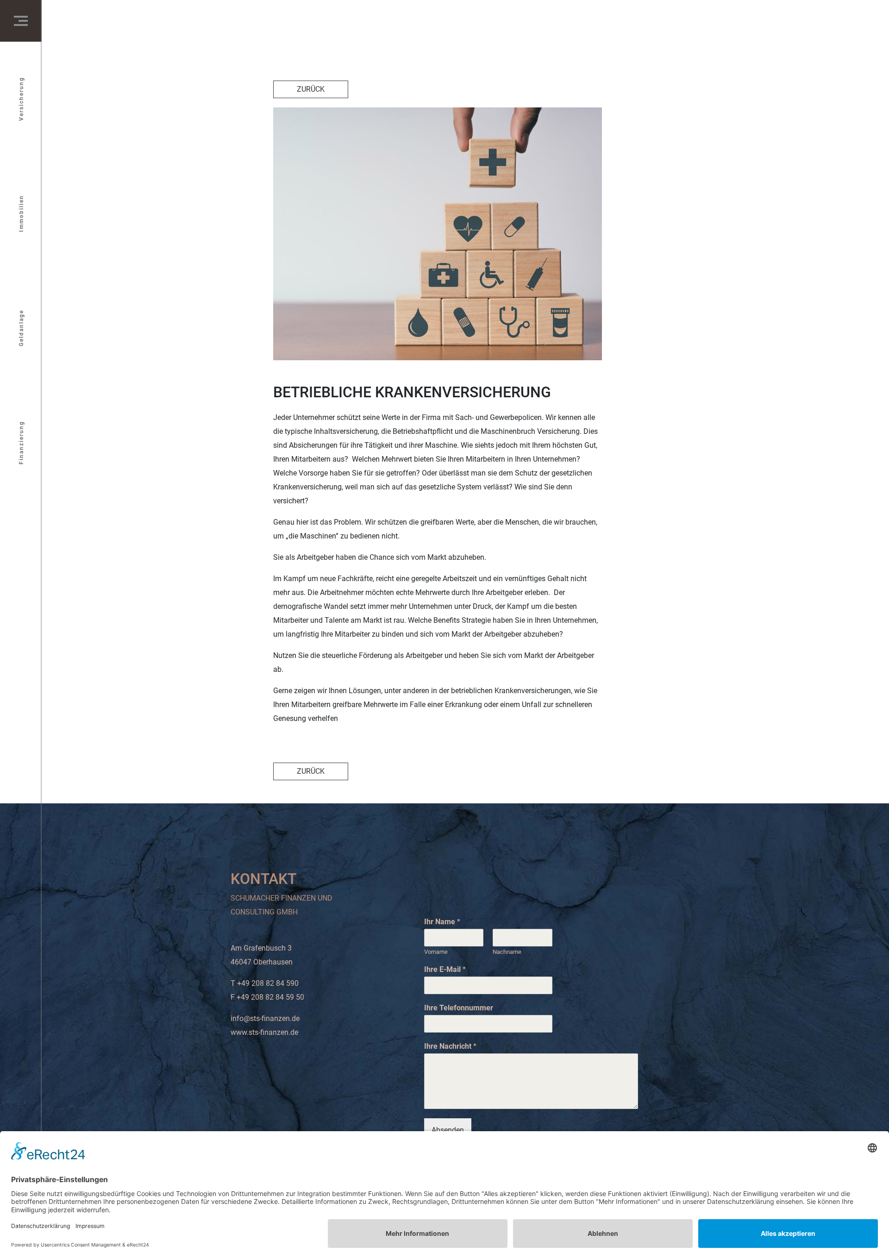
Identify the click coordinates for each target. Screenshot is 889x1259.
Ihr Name (442, 921)
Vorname (436, 951)
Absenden (448, 1130)
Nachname (507, 951)
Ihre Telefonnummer (458, 1007)
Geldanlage (21, 328)
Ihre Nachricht (450, 1046)
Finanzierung (21, 442)
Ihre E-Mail (445, 969)
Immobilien (21, 213)
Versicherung (21, 99)
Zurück (311, 89)
